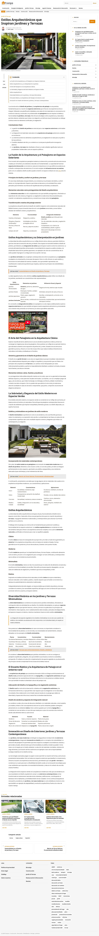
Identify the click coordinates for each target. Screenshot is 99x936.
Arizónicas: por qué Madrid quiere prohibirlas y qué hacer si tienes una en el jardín (11, 818)
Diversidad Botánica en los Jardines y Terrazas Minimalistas (25, 95)
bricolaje (69, 872)
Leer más (4, 827)
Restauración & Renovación (60, 8)
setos (66, 925)
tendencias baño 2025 (57, 928)
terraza (66, 928)
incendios (54, 896)
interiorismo (66, 896)
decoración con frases (57, 883)
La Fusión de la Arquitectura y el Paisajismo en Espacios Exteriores (27, 81)
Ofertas (58, 906)
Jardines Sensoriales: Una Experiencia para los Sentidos (55, 817)
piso (68, 909)
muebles (67, 901)
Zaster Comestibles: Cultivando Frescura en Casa (83, 52)
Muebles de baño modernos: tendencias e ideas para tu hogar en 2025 (83, 95)
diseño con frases (56, 891)
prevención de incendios (65, 914)
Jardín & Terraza (29, 8)
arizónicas (59, 867)
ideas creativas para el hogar (59, 893)
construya (54, 877)
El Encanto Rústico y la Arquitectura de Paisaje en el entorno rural (27, 98)
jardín (58, 899)
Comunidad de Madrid (61, 875)
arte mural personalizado (58, 869)
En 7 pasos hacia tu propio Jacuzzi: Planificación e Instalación (32, 818)
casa (53, 875)
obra (59, 171)
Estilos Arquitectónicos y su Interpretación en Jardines (24, 84)
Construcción (5, 8)
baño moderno (55, 872)
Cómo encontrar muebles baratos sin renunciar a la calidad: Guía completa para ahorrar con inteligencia (83, 108)
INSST (59, 896)
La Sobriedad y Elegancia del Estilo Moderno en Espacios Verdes (27, 89)
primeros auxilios (56, 917)
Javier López (10, 29)
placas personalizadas (57, 912)
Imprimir (4, 87)
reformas (64, 917)
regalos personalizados (57, 920)
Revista (81, 8)
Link (4, 84)
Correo (11, 838)
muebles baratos (56, 904)
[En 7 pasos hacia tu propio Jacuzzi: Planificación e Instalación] (33, 806)
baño (67, 869)
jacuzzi (53, 899)
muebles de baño (66, 904)
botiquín (63, 872)
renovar (54, 922)
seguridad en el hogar (57, 925)
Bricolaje (38, 8)
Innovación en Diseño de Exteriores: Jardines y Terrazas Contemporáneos (29, 100)
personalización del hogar (58, 909)
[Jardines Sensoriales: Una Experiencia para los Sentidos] (55, 806)
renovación (68, 920)
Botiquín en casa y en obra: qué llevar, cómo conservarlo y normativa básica (84, 101)
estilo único (65, 891)
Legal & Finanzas (46, 8)
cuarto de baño (62, 877)
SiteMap (3, 874)
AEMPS (53, 867)
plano (66, 912)
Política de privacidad (7, 867)
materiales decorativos (57, 901)
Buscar (94, 3)
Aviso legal (4, 871)
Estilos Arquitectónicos (16, 92)
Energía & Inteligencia (17, 8)
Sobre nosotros (6, 878)
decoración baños (56, 880)
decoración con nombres (58, 885)
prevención (54, 914)
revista (59, 922)
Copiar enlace (19, 838)
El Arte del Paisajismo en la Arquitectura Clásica (22, 86)
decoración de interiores (58, 888)
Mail (4, 81)
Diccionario (73, 8)
